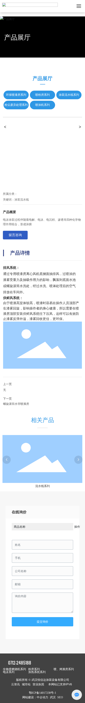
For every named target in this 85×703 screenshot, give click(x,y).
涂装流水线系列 (69, 94)
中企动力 (42, 697)
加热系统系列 (37, 672)
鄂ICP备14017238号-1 (42, 692)
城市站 (26, 684)
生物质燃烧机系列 (14, 669)
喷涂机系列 (42, 104)
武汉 (53, 697)
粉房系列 (34, 669)
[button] (6, 460)
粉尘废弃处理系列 (16, 104)
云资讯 (15, 684)
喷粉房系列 (42, 94)
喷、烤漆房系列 (64, 669)
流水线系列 (42, 486)
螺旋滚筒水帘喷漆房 (16, 403)
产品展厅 (17, 37)
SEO (60, 697)
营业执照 (38, 684)
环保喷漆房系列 (16, 94)
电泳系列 (8, 672)
